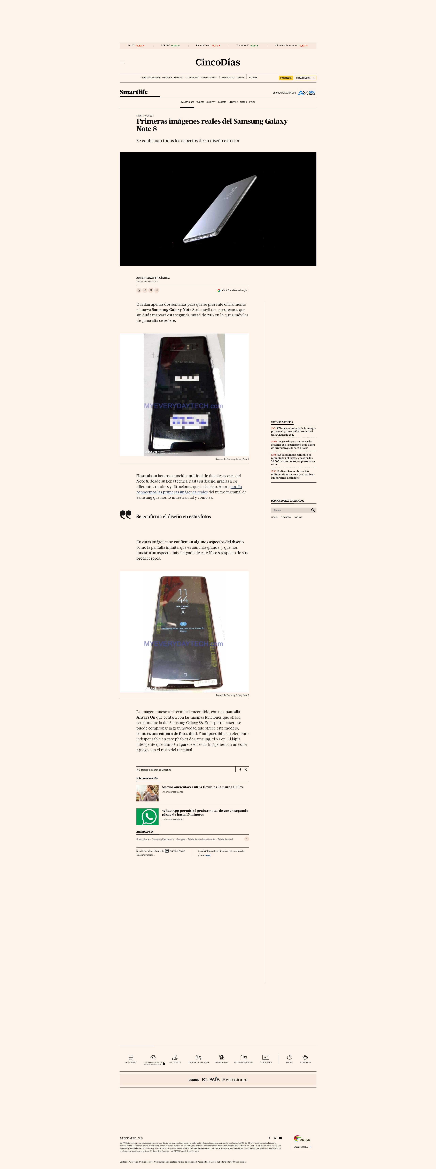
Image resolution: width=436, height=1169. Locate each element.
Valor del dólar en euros (286, 45)
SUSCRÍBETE (286, 78)
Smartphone (142, 839)
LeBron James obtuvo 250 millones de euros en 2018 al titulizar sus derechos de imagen (293, 474)
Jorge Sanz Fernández (153, 277)
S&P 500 (165, 45)
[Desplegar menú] (122, 62)
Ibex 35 (131, 45)
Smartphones (187, 102)
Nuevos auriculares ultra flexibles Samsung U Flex (202, 787)
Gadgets (222, 102)
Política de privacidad (187, 1162)
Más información (144, 854)
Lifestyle (233, 102)
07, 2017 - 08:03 (147, 281)
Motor (243, 102)
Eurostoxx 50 (243, 45)
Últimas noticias (227, 78)
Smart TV (211, 102)
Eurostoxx (286, 517)
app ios (289, 1062)
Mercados (167, 78)
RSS (218, 1162)
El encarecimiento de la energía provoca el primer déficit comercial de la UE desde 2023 (293, 431)
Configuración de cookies (165, 1162)
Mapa (213, 1162)
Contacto (124, 1162)
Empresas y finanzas (150, 78)
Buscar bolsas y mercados (287, 501)
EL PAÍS (251, 76)
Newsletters (226, 1162)
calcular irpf (131, 1062)
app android (305, 1062)
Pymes (252, 102)
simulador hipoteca (153, 1062)
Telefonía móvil (225, 839)
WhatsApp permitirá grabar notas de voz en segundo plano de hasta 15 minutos (205, 812)
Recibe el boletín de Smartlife (156, 769)
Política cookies (146, 1162)
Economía (179, 78)
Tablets (200, 102)
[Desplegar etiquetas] (246, 838)
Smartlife (134, 92)
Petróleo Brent (203, 45)
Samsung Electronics (163, 839)
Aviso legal (133, 1162)
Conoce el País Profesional (218, 1079)
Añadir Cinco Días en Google (234, 290)
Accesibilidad (204, 1162)
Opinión (240, 78)
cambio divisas (221, 1062)
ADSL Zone (306, 92)
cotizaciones (266, 1062)
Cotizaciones (192, 78)
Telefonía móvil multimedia (201, 839)
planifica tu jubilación (198, 1062)
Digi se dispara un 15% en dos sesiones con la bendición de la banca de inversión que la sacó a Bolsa (293, 445)
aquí (208, 854)
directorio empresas (243, 1062)
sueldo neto (175, 1062)
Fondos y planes (208, 78)
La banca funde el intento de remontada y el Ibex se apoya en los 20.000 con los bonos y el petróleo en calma (293, 459)
